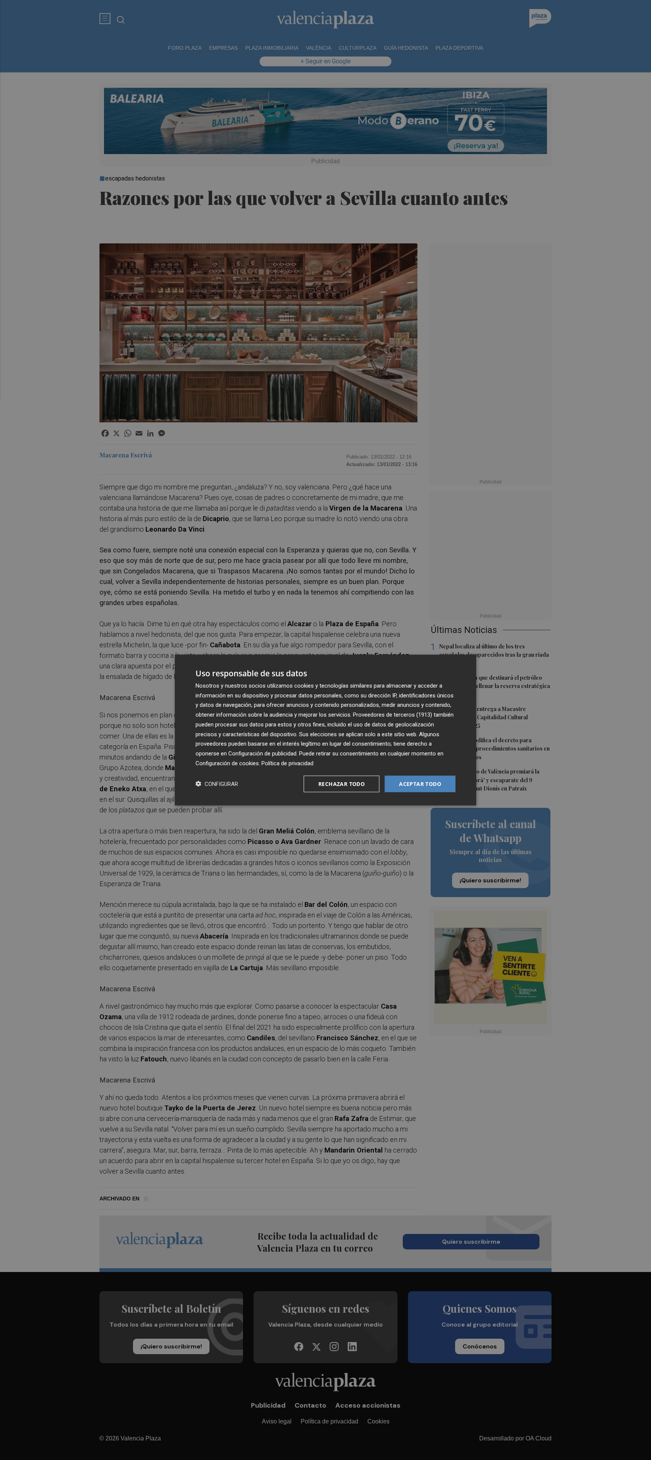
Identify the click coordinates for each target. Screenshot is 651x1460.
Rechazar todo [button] (341, 783)
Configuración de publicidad (262, 753)
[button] (217, 784)
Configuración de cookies (227, 763)
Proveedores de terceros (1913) (392, 714)
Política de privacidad (287, 763)
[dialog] (325, 730)
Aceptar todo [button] (420, 783)
